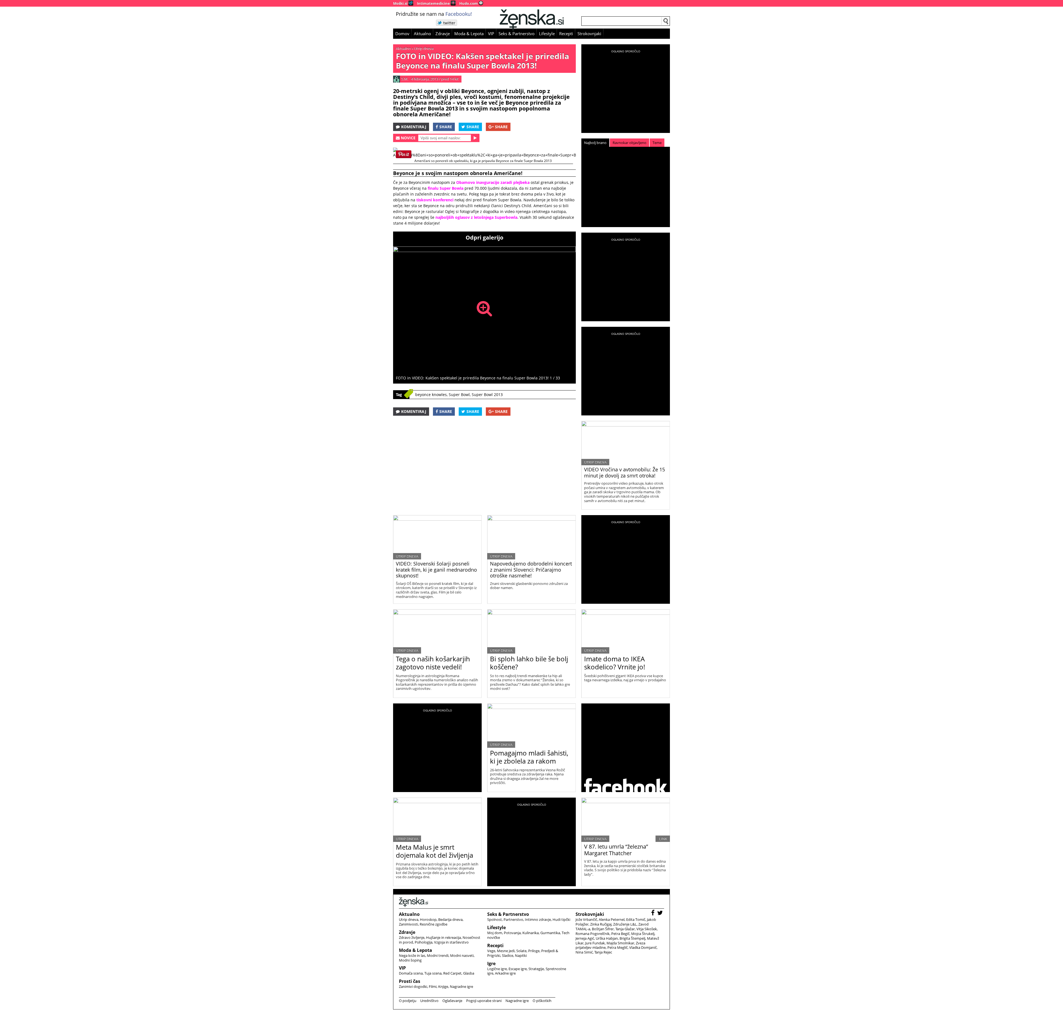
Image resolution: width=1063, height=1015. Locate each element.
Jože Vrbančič (586, 919)
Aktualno (422, 33)
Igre (491, 963)
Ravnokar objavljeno (629, 142)
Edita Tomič (635, 919)
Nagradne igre (461, 986)
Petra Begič (620, 933)
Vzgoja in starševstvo (451, 942)
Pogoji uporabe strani (484, 1000)
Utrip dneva (424, 48)
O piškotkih (542, 1000)
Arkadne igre (505, 973)
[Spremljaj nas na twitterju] (660, 913)
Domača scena (411, 973)
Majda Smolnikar (620, 943)
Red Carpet (452, 973)
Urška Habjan (607, 938)
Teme (657, 142)
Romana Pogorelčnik (593, 933)
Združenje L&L (625, 924)
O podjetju (407, 1000)
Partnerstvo (513, 919)
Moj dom (494, 932)
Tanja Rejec (603, 952)
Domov (402, 33)
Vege (491, 950)
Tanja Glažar (625, 928)
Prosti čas (409, 981)
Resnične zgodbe (433, 924)
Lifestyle (547, 33)
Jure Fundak (595, 943)
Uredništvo (429, 1000)
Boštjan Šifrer (603, 928)
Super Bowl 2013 (487, 394)
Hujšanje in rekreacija (443, 937)
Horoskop (428, 919)
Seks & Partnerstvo (517, 33)
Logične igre (497, 968)
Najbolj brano (595, 142)
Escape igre (518, 968)
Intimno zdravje (538, 919)
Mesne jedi (506, 950)
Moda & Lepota (469, 33)
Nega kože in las (412, 955)
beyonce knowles (431, 394)
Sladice (507, 955)
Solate (521, 950)
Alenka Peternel (612, 919)
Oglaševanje (452, 1000)
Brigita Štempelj (632, 938)
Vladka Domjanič (643, 947)
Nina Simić (584, 952)
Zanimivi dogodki (413, 986)
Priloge (534, 950)
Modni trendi (437, 955)
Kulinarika (530, 932)
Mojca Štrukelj (642, 933)
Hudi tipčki (561, 919)
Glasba (468, 973)
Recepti (566, 33)
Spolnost (494, 919)
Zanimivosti (408, 924)
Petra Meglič (617, 947)
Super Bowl (459, 394)
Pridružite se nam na (434, 14)
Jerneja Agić (585, 938)
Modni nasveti (462, 955)
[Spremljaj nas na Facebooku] (653, 913)
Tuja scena (433, 973)
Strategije (536, 968)
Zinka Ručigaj (601, 924)
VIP (491, 33)
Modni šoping (410, 960)
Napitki (521, 955)
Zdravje (442, 33)
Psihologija (423, 942)
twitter (449, 22)
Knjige (443, 986)
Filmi (433, 986)
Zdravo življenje (411, 937)
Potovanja (512, 932)
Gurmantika (550, 932)
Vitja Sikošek (646, 928)
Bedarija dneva (450, 919)
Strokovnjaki (589, 33)
